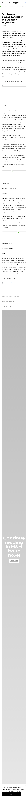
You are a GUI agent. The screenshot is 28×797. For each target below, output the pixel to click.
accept (11, 794)
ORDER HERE (14, 561)
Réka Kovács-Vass (5, 25)
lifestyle (3, 11)
